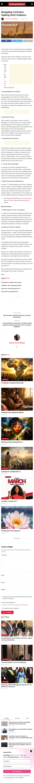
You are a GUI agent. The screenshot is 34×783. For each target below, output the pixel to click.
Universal (5, 634)
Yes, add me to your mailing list (10, 608)
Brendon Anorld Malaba (12, 18)
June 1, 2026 (4, 385)
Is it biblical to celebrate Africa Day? (11, 282)
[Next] (18, 296)
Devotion (7, 9)
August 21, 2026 (5, 664)
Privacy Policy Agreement (8, 602)
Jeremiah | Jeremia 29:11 (9, 501)
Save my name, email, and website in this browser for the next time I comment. (17, 597)
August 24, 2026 (5, 642)
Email (3, 582)
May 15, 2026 (4, 473)
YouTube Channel (13, 200)
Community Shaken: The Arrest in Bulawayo (13, 662)
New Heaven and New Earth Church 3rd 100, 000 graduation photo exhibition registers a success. (20, 744)
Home (2, 9)
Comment (4, 555)
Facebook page (27, 198)
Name (3, 575)
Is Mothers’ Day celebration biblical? (11, 285)
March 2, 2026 (5, 503)
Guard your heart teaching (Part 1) (10, 288)
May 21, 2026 (4, 444)
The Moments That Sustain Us (10, 531)
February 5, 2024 (24, 18)
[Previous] (15, 296)
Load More (17, 538)
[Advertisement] (17, 46)
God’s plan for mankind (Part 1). (10, 291)
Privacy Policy (24, 605)
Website (3, 589)
